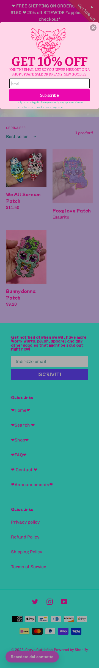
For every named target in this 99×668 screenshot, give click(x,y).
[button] (93, 27)
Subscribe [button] (49, 95)
